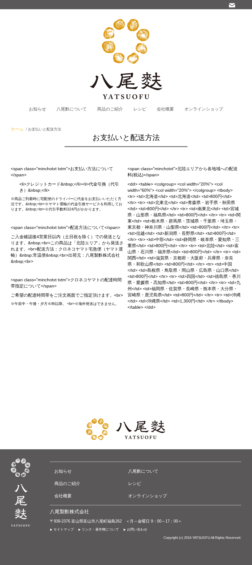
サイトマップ (63, 529)
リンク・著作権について (100, 529)
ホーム (17, 128)
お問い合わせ (137, 529)
